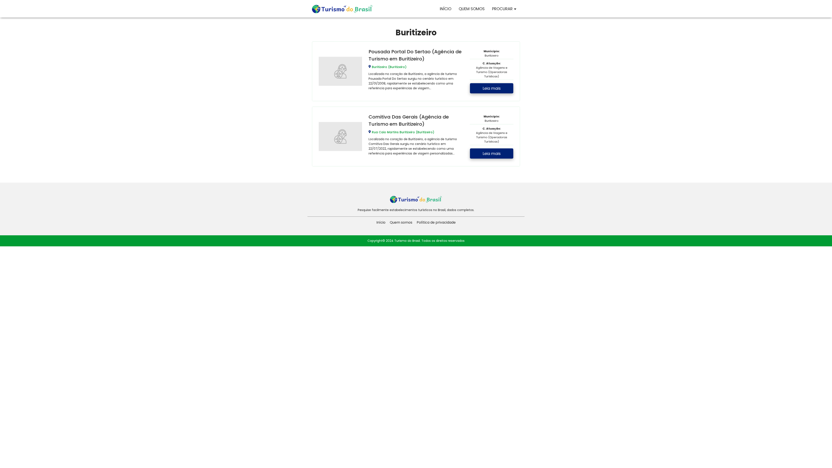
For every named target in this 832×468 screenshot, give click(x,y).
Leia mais (492, 88)
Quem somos (401, 222)
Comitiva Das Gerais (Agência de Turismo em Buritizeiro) (409, 120)
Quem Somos (472, 8)
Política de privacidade (436, 222)
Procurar (502, 8)
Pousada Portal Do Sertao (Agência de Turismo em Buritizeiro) (415, 55)
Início (445, 8)
